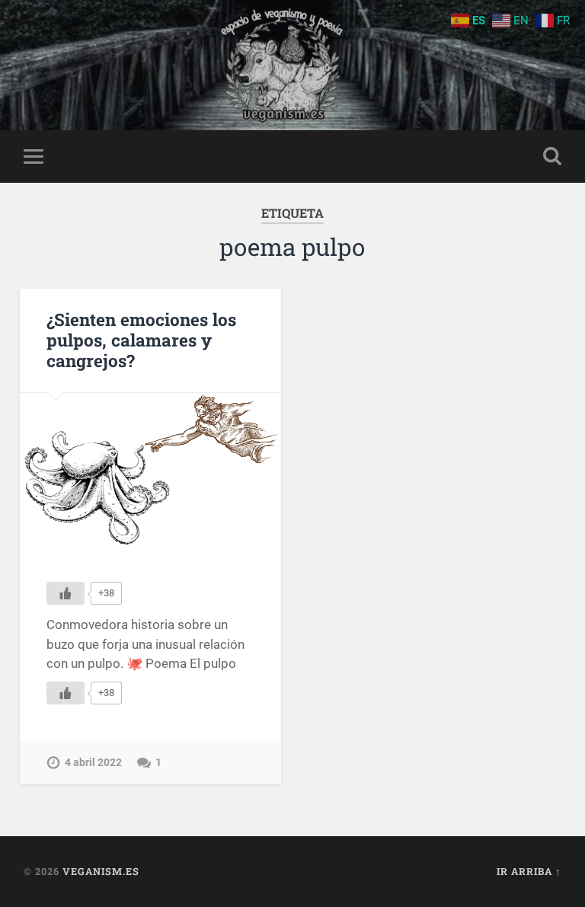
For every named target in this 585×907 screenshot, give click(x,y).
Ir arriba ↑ (529, 871)
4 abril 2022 (93, 762)
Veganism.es (100, 871)
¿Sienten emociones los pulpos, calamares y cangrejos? (141, 340)
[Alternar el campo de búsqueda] (552, 156)
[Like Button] (65, 593)
